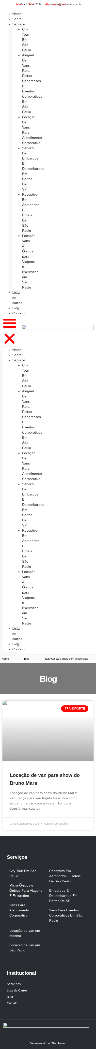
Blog (15, 644)
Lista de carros (17, 298)
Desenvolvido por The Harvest (48, 1043)
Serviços (19, 24)
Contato (18, 313)
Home (17, 350)
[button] (9, 331)
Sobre (17, 355)
